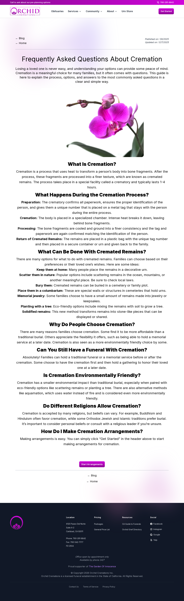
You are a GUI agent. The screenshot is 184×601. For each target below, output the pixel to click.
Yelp (155, 540)
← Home (21, 43)
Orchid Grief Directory (132, 529)
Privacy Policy (109, 587)
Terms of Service (90, 587)
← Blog (20, 38)
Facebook (158, 524)
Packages (98, 524)
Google (156, 534)
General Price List (102, 529)
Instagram (157, 529)
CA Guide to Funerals (131, 524)
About (110, 11)
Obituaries (57, 11)
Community (92, 11)
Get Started (166, 11)
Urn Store (127, 11)
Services (73, 11)
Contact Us (74, 587)
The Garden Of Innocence (102, 566)
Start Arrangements (92, 464)
